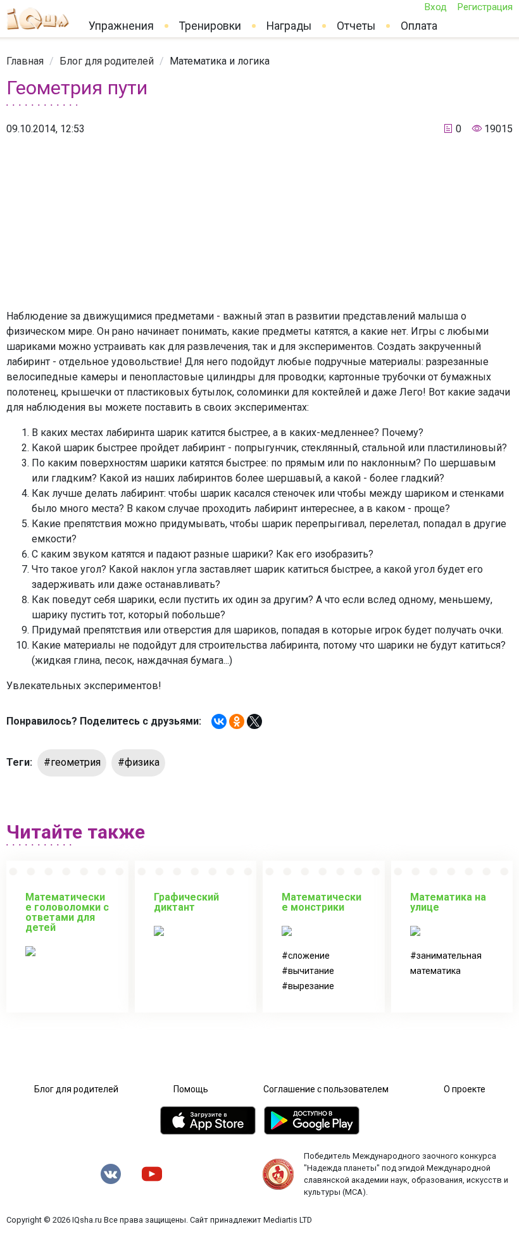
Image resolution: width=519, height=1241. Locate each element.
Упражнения (121, 26)
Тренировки (210, 26)
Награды (288, 26)
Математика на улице (448, 902)
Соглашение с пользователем (326, 1089)
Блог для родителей (106, 61)
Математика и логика (220, 61)
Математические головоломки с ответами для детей (67, 912)
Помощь (190, 1089)
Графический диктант (186, 902)
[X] (254, 721)
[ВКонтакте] (219, 721)
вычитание (311, 971)
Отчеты (356, 26)
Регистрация (485, 7)
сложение (309, 956)
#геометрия (72, 762)
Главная (25, 61)
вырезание (311, 986)
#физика (138, 762)
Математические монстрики (321, 902)
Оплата (419, 26)
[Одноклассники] (236, 721)
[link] (25, 61)
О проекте (464, 1089)
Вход (435, 7)
